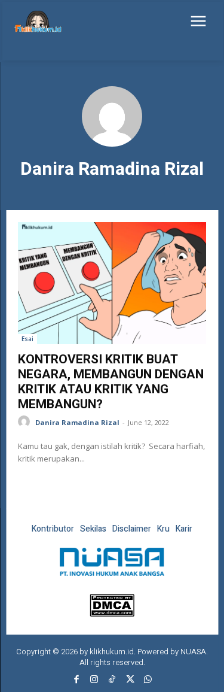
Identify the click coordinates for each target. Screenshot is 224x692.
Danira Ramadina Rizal (77, 422)
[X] (130, 680)
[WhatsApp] (148, 680)
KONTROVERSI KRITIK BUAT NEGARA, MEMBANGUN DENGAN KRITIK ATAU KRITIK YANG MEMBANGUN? (111, 381)
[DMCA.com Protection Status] (112, 613)
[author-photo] (25, 421)
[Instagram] (94, 680)
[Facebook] (76, 680)
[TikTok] (112, 680)
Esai (27, 339)
